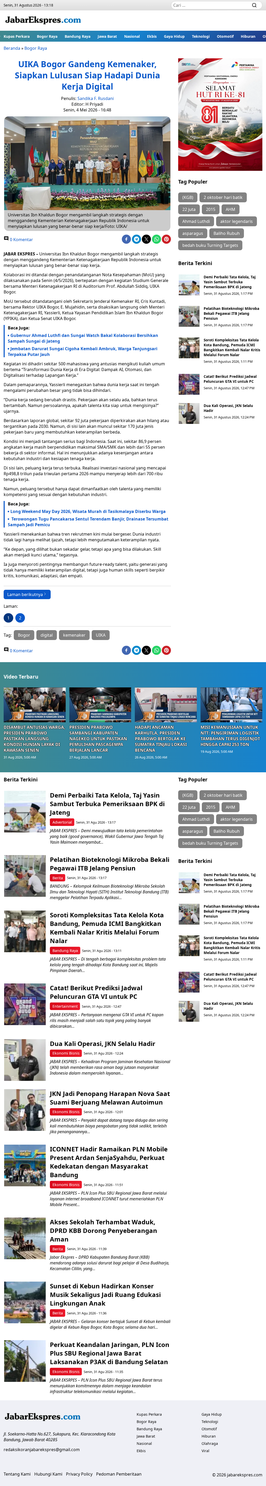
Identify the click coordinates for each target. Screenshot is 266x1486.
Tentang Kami (17, 1474)
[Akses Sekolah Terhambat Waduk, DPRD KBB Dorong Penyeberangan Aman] (25, 1238)
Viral (205, 1450)
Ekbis (152, 36)
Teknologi (201, 36)
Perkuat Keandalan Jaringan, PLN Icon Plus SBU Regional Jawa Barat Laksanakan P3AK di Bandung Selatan (109, 1353)
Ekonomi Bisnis (65, 1053)
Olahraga (210, 1443)
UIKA (100, 635)
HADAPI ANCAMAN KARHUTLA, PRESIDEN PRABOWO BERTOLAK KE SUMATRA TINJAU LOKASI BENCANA (161, 738)
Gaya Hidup (174, 36)
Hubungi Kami (48, 1474)
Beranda (12, 48)
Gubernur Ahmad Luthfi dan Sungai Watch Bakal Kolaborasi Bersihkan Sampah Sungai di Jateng (83, 338)
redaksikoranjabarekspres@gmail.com (42, 1449)
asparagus (192, 233)
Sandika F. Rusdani (95, 98)
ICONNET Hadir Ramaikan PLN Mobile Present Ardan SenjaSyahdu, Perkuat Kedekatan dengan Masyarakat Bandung (109, 1162)
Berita (57, 877)
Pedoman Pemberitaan (119, 1474)
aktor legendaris (236, 221)
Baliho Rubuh (227, 233)
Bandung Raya (77, 36)
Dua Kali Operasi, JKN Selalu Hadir (102, 1043)
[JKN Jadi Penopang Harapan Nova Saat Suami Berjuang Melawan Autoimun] (25, 1110)
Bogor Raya (47, 36)
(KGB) (187, 197)
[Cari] (254, 5)
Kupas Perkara (17, 36)
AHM (230, 209)
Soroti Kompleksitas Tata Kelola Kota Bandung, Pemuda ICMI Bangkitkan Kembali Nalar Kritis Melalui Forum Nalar (232, 347)
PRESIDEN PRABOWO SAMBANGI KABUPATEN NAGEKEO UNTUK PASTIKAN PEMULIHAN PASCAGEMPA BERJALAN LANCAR (98, 738)
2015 (210, 209)
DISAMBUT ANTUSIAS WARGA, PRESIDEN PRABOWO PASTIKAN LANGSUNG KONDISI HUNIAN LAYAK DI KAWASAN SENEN (34, 738)
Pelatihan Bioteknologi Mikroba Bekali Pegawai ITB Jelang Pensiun (231, 313)
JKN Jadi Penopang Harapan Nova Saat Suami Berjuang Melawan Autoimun (110, 1097)
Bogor (24, 635)
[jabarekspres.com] (43, 21)
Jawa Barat (107, 36)
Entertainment (65, 1006)
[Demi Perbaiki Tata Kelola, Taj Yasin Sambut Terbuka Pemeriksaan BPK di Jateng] (189, 284)
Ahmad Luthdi (196, 221)
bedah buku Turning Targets (210, 245)
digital (47, 635)
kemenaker (74, 635)
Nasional (132, 36)
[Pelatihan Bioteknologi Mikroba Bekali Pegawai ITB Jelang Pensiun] (189, 316)
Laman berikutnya (25, 594)
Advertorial (62, 822)
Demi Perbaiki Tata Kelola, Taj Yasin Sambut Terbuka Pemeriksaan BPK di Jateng (230, 281)
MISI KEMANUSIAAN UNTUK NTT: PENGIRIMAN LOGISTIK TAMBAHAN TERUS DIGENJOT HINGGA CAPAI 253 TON (230, 735)
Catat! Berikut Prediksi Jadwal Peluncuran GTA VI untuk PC (230, 379)
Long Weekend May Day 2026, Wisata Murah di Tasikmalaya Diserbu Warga (88, 511)
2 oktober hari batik (223, 197)
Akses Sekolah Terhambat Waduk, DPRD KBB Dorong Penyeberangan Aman (103, 1230)
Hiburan (248, 36)
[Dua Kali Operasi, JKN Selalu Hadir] (189, 413)
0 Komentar (21, 239)
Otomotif (225, 36)
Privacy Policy (79, 1474)
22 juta (189, 209)
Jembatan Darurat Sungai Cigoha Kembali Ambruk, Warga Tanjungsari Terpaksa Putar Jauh (82, 351)
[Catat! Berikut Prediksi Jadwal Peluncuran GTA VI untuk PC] (189, 384)
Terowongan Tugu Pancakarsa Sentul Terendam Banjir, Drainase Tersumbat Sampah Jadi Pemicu (88, 522)
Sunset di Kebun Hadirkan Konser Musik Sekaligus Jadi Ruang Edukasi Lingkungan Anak (105, 1294)
